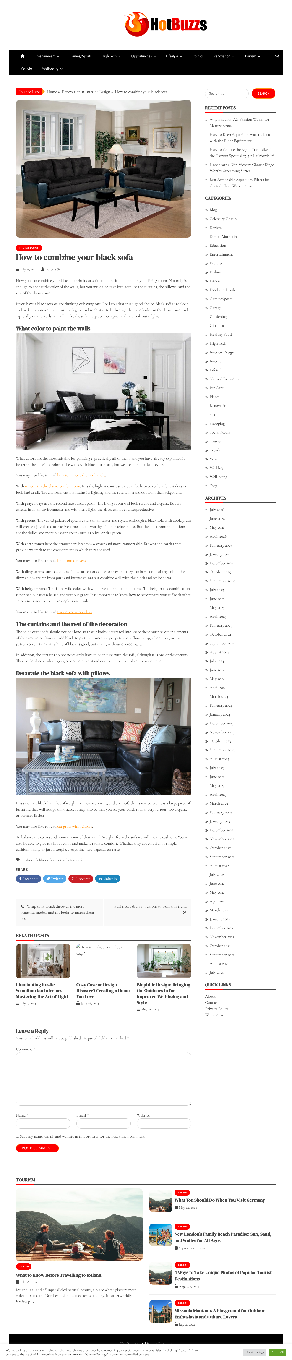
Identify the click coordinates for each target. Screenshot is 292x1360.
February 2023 (221, 812)
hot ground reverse (72, 560)
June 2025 (217, 598)
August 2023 (219, 758)
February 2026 (221, 545)
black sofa (31, 860)
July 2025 (217, 589)
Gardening (218, 316)
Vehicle (26, 68)
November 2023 (222, 732)
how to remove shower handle (81, 475)
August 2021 (219, 963)
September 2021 (222, 954)
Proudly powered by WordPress (113, 1349)
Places (214, 396)
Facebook (29, 878)
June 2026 (217, 518)
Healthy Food (221, 334)
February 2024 (221, 705)
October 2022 (220, 847)
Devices (216, 227)
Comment (25, 1048)
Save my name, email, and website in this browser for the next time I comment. (83, 1136)
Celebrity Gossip (223, 218)
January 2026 (220, 554)
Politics (198, 56)
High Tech (109, 56)
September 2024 (222, 643)
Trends (215, 449)
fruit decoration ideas (74, 611)
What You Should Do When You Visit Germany (220, 1200)
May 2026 (217, 527)
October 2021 (220, 945)
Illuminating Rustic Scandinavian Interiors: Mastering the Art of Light (42, 990)
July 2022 (217, 874)
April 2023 (218, 794)
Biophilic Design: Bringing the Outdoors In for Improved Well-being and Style (163, 993)
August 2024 (219, 651)
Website (143, 1115)
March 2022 (219, 910)
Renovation (222, 56)
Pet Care (217, 387)
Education (218, 245)
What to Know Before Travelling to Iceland (58, 1275)
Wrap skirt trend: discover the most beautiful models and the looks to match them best (57, 912)
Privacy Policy (216, 1008)
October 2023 (220, 740)
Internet (216, 361)
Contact (211, 1002)
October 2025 (220, 571)
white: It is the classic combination (52, 486)
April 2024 (218, 687)
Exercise (216, 263)
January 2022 (220, 918)
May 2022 (217, 892)
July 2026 (217, 509)
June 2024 (217, 669)
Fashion (216, 272)
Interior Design (29, 248)
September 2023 (222, 749)
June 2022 (217, 883)
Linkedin (109, 878)
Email (82, 1115)
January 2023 (220, 821)
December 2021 (221, 927)
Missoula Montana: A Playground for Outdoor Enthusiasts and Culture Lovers (220, 1313)
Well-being (50, 68)
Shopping (217, 423)
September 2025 (222, 580)
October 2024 (220, 634)
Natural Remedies (224, 378)
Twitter (56, 878)
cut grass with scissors (74, 826)
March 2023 (219, 803)
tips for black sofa (71, 860)
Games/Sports (80, 56)
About (210, 996)
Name (22, 1115)
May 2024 (217, 678)
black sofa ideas (49, 860)
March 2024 (219, 696)
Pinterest (82, 878)
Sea (212, 414)
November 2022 (222, 838)
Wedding (217, 467)
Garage (215, 307)
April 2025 (218, 616)
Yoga (213, 485)
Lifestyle (172, 56)
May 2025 (217, 607)
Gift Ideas (217, 325)
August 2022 (219, 865)
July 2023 (217, 767)
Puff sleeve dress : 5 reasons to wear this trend (150, 906)
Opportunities (141, 56)
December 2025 (221, 562)
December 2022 (221, 829)
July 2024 (217, 660)
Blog (213, 209)
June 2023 (217, 776)
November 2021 (222, 936)
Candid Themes (191, 1349)
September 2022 (222, 856)
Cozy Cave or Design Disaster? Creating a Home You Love (103, 990)
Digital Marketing (224, 236)
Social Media (220, 432)
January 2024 (220, 714)
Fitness (215, 280)
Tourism (250, 56)
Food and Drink (222, 289)
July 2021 (217, 972)
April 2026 (218, 536)
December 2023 (221, 723)
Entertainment (45, 56)
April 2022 (218, 901)
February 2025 (221, 625)
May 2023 (217, 785)
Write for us (214, 1014)
